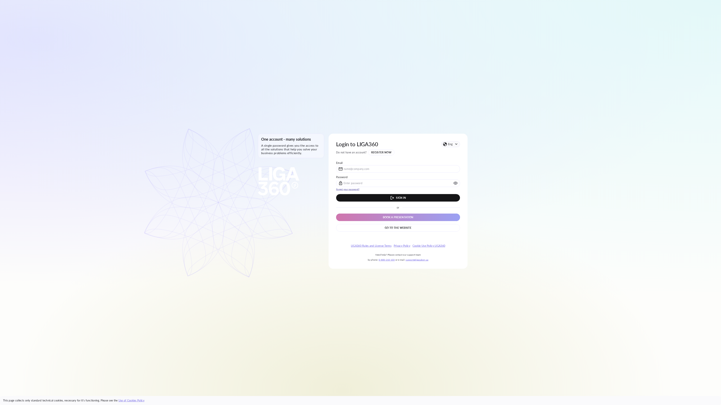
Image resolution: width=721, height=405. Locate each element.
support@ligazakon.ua (417, 259)
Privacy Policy (402, 245)
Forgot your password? (347, 189)
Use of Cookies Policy (131, 400)
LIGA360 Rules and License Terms (371, 245)
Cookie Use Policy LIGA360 (429, 245)
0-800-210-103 (387, 259)
